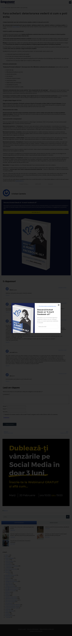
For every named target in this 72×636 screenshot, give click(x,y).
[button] (58, 304)
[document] (36, 318)
